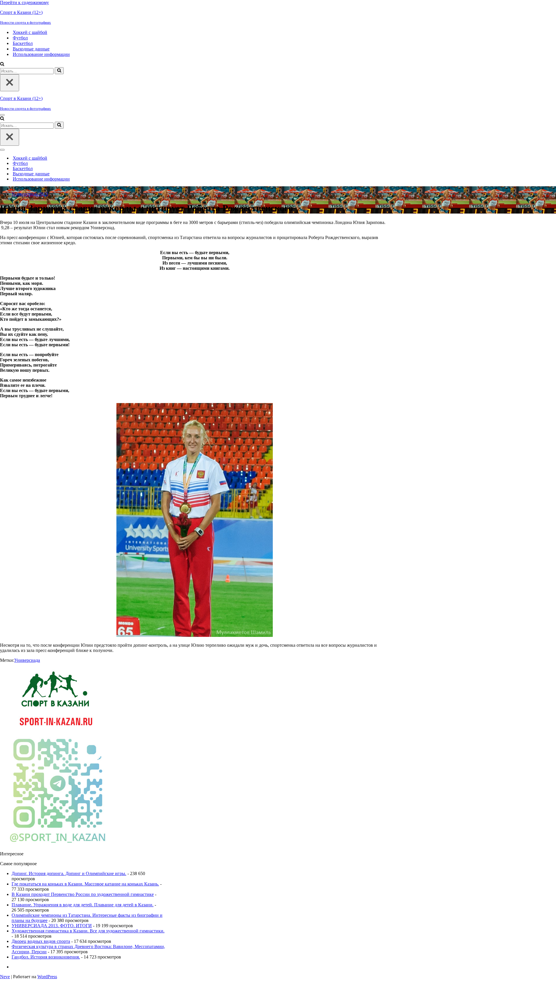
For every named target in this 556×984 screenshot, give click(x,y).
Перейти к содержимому (24, 2)
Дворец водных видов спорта (41, 941)
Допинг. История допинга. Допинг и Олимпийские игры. (69, 873)
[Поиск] (2, 64)
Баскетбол (23, 43)
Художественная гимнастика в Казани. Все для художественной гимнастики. (88, 930)
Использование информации (41, 54)
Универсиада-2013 (30, 194)
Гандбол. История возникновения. (46, 956)
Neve (5, 976)
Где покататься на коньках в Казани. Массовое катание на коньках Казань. (85, 883)
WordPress (47, 976)
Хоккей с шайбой (30, 32)
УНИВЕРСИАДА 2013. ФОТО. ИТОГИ (52, 925)
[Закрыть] (9, 82)
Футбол (20, 37)
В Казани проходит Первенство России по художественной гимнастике (83, 894)
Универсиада (27, 660)
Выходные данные (31, 48)
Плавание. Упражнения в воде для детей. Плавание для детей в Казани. (82, 904)
